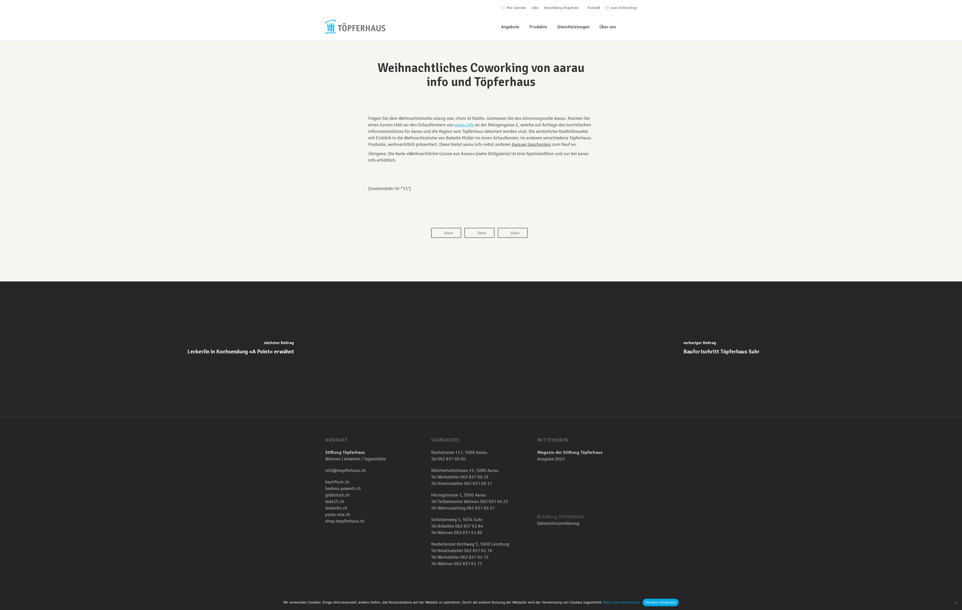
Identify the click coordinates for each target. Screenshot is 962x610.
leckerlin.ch (336, 508)
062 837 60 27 (481, 508)
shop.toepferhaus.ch (345, 521)
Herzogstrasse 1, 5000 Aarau (458, 495)
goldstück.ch (337, 495)
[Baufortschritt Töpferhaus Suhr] (721, 349)
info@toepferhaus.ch (345, 470)
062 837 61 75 (468, 563)
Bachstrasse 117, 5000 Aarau (459, 452)
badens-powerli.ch (343, 488)
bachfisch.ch (337, 482)
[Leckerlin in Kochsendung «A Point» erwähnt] (240, 349)
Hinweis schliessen (660, 602)
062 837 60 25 (494, 501)
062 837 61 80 (468, 532)
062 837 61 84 (469, 526)
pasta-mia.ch (337, 514)
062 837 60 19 (474, 477)
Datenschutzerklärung (558, 523)
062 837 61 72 (474, 557)
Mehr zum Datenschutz (622, 602)
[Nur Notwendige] (955, 602)
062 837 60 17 (477, 483)
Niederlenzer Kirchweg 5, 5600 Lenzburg (470, 544)
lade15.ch (334, 501)
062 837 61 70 (478, 550)
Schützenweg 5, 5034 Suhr (457, 519)
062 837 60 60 (452, 459)
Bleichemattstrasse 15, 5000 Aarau (465, 470)
